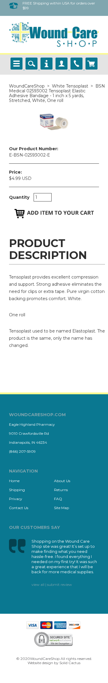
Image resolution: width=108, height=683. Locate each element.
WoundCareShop (27, 86)
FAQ (58, 499)
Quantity (19, 197)
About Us (62, 481)
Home (14, 481)
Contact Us (18, 508)
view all (38, 584)
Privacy (15, 499)
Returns (61, 490)
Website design (40, 663)
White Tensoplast (70, 86)
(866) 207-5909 (22, 451)
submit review (59, 584)
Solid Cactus (69, 663)
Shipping (17, 490)
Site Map (61, 508)
